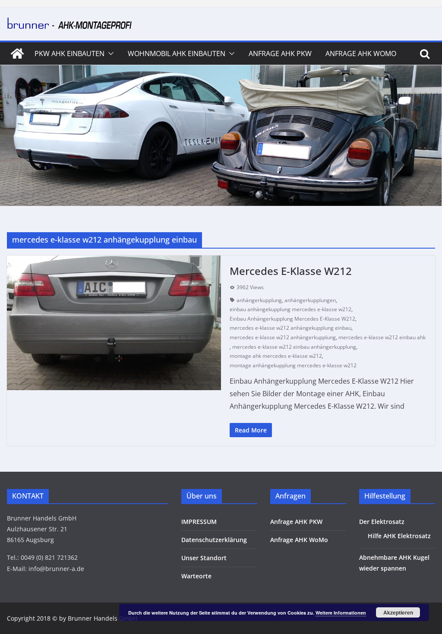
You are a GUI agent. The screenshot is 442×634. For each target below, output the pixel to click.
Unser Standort (204, 558)
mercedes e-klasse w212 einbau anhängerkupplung (294, 346)
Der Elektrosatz (381, 521)
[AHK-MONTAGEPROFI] (17, 53)
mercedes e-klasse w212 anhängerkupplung (283, 337)
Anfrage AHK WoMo (360, 53)
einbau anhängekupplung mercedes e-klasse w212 (290, 309)
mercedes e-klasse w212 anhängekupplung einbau (290, 327)
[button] (109, 53)
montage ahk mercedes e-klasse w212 (276, 356)
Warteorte (196, 576)
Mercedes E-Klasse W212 (291, 271)
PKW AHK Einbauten (69, 53)
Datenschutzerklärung (214, 540)
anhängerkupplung (259, 300)
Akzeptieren (398, 612)
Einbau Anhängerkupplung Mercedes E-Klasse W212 (292, 318)
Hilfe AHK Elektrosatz (399, 536)
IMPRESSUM (199, 521)
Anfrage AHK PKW (280, 53)
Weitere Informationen (341, 612)
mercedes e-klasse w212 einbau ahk (382, 337)
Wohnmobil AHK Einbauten (176, 53)
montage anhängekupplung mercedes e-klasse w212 (293, 365)
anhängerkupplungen (310, 300)
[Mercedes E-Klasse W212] (114, 322)
